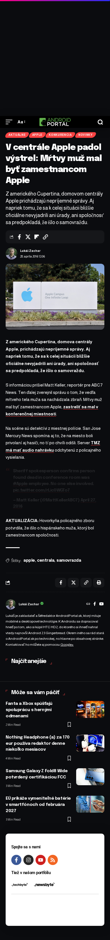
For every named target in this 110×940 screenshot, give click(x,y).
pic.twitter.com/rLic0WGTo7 (41, 490)
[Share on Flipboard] (37, 236)
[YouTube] (101, 604)
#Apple (20, 484)
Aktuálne (17, 134)
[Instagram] (28, 860)
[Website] (88, 604)
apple (29, 561)
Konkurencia (60, 134)
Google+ (67, 645)
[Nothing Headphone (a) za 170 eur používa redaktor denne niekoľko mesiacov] (90, 743)
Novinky (85, 134)
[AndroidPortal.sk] (55, 122)
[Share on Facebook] (19, 236)
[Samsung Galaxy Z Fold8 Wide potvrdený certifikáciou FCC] (90, 776)
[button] (10, 122)
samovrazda (68, 561)
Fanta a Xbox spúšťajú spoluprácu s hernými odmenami (29, 709)
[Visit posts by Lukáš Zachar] (11, 253)
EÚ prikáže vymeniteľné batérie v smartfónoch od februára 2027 (38, 804)
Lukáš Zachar (30, 250)
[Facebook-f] (16, 860)
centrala (45, 561)
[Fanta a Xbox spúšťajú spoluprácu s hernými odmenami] (90, 709)
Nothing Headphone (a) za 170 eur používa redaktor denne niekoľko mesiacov (38, 743)
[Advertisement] (55, 58)
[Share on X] (28, 236)
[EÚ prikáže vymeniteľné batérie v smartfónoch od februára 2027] (90, 804)
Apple (37, 134)
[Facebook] (94, 604)
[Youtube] (41, 860)
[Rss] (53, 860)
